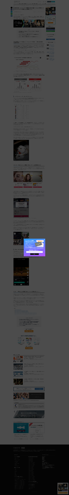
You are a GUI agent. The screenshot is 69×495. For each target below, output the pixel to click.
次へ (34, 254)
